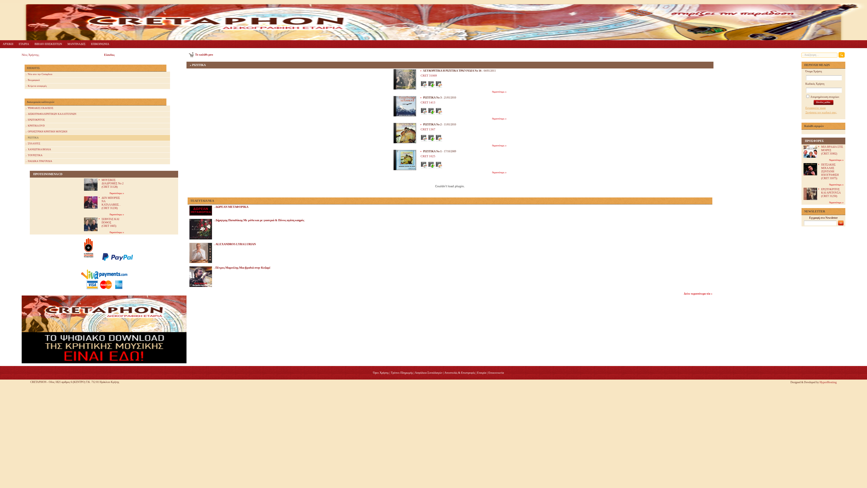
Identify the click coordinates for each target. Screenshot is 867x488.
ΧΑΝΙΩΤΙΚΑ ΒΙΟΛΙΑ (39, 149)
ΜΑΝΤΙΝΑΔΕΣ (77, 44)
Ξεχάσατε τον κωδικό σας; (821, 112)
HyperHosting (828, 382)
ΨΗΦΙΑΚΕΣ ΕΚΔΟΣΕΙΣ (40, 108)
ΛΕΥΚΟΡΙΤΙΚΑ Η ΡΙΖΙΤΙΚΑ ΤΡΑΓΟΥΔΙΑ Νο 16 (452, 70)
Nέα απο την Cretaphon (40, 74)
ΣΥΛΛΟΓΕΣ (34, 143)
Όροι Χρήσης (381, 372)
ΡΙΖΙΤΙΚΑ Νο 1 (432, 151)
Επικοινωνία (496, 372)
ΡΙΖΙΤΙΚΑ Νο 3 (432, 97)
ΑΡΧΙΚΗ (8, 44)
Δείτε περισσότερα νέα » (698, 293)
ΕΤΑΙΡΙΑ (24, 44)
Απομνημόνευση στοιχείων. (825, 97)
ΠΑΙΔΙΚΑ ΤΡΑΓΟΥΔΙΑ (40, 161)
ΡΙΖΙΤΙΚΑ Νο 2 (432, 124)
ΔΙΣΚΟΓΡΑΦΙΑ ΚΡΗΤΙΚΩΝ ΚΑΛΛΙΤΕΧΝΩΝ (52, 114)
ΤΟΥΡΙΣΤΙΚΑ (35, 155)
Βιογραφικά (34, 80)
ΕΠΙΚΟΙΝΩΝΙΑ (100, 44)
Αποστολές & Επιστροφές (459, 372)
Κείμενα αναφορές (37, 85)
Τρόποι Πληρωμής (402, 372)
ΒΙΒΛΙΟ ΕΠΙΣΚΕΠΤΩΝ (48, 44)
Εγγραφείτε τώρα (815, 108)
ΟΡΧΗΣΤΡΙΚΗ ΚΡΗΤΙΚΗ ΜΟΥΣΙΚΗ (47, 131)
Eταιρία (481, 372)
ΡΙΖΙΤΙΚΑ (33, 137)
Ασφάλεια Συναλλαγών (429, 372)
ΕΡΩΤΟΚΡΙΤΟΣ (36, 119)
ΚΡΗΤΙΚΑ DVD (36, 125)
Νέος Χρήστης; (31, 54)
